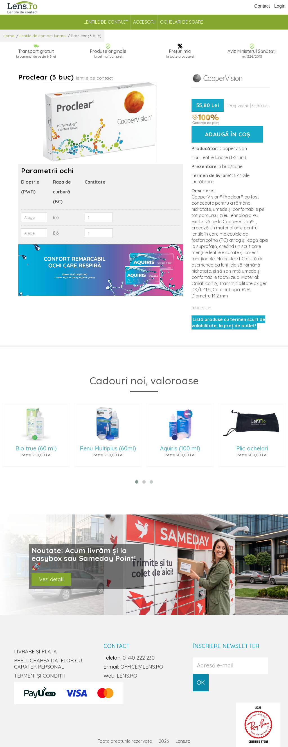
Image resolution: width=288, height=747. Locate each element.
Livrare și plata (35, 651)
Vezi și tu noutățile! (60, 577)
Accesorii (144, 22)
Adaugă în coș (227, 134)
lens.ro (127, 675)
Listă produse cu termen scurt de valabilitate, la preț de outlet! (228, 322)
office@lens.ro (141, 667)
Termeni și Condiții (39, 675)
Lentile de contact (106, 22)
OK (201, 682)
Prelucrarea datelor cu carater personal (48, 663)
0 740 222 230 (139, 658)
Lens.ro (183, 741)
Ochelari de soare (181, 22)
